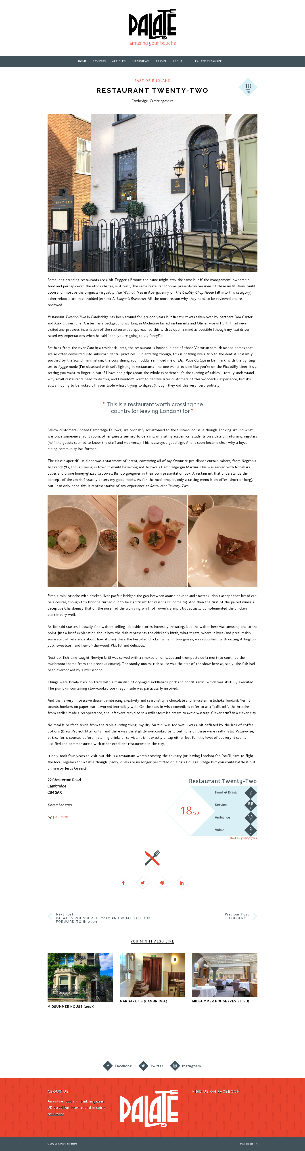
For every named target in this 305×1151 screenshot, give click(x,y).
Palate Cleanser (208, 61)
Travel (161, 61)
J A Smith (60, 817)
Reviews (99, 61)
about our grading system (243, 838)
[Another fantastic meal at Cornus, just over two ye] (57, 1040)
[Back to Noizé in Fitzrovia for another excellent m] (286, 1040)
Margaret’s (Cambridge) (143, 1001)
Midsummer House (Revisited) (220, 1001)
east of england (152, 81)
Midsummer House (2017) (71, 1006)
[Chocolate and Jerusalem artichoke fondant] (222, 541)
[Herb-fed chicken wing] (82, 541)
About (178, 61)
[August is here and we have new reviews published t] (248, 1040)
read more (56, 1113)
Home (82, 61)
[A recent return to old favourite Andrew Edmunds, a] (95, 1040)
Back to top (247, 1144)
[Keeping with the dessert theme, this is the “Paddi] (171, 1040)
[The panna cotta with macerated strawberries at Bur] (210, 1040)
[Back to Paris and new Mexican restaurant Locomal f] (133, 1040)
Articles (119, 61)
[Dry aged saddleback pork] (152, 541)
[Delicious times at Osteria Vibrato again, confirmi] (19, 1040)
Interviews (141, 61)
